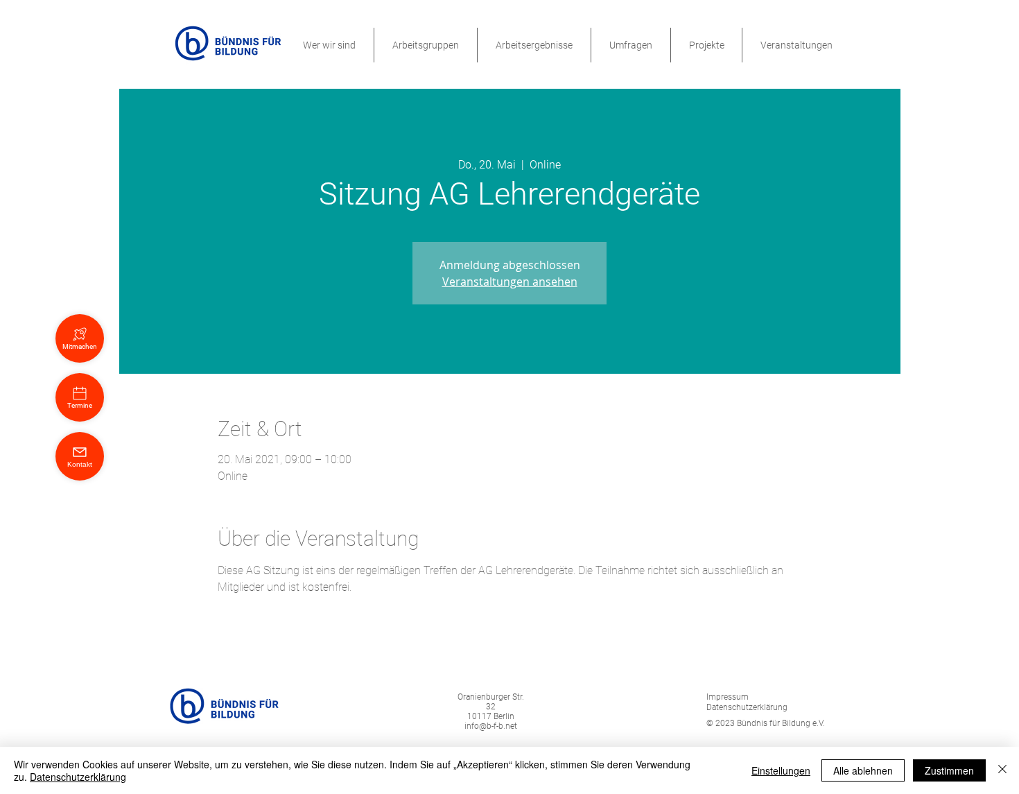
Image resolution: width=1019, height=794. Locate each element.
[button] (329, 45)
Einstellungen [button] (780, 770)
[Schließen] (1002, 770)
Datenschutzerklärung (78, 777)
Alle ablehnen (863, 770)
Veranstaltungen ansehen (509, 281)
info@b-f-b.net (490, 726)
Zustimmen (949, 770)
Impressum (727, 697)
